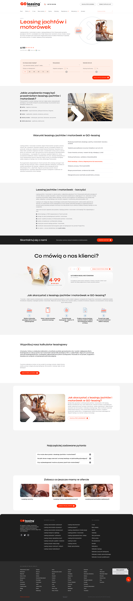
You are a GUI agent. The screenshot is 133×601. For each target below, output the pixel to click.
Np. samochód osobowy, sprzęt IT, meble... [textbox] (33, 65)
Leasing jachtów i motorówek (75, 532)
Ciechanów (22, 584)
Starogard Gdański (88, 580)
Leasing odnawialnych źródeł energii (77, 530)
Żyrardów (102, 582)
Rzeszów (86, 569)
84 (47, 71)
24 (25, 71)
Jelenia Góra (39, 586)
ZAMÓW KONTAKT (104, 240)
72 (43, 71)
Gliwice (37, 573)
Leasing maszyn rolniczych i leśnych (53, 546)
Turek (101, 569)
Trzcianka (86, 590)
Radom (69, 586)
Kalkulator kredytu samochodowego (101, 554)
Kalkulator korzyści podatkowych (100, 557)
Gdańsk (37, 569)
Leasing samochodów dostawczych (53, 530)
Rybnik (69, 590)
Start (21, 11)
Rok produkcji (56, 62)
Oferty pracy (95, 538)
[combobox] (36, 65)
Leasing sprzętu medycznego (51, 543)
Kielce (37, 588)
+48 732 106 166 (51, 4)
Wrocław (102, 575)
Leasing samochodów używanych (53, 527)
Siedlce (85, 571)
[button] (78, 269)
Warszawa (102, 571)
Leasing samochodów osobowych (53, 524)
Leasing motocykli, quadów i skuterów (54, 541)
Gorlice (37, 575)
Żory (101, 580)
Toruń (85, 588)
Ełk (20, 590)
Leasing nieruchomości (74, 524)
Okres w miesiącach (29, 68)
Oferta (27, 11)
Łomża (53, 586)
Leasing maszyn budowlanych (52, 549)
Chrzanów (22, 582)
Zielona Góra (102, 578)
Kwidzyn (54, 582)
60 (38, 71)
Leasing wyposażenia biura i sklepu (77, 535)
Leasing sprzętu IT (73, 527)
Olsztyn (69, 569)
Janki (37, 584)
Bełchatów (22, 571)
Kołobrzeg (38, 590)
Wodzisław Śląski (103, 573)
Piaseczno (70, 575)
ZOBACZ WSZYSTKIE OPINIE (100, 269)
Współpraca (64, 11)
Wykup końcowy (90, 68)
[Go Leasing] (30, 4)
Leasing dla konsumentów (75, 538)
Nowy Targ (54, 588)
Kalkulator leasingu (97, 549)
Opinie (50, 11)
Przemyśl (70, 584)
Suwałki (85, 582)
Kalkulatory (74, 11)
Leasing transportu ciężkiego (51, 532)
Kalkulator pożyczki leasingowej (100, 551)
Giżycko (38, 571)
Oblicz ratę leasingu (100, 77)
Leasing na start (72, 541)
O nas (33, 11)
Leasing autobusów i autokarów (52, 535)
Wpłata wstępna (60, 68)
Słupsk (85, 578)
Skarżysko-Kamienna (88, 573)
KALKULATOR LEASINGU (88, 4)
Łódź (53, 584)
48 (34, 71)
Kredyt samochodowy (73, 546)
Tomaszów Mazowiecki (89, 586)
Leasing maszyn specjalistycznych (53, 538)
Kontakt (83, 11)
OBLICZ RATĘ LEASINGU (29, 373)
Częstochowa (23, 586)
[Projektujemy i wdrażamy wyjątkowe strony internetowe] (65, 597)
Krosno (53, 580)
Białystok (22, 573)
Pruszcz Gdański (72, 582)
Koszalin (54, 575)
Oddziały (56, 11)
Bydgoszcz (22, 578)
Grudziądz (38, 580)
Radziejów (70, 588)
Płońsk (69, 578)
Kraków (53, 578)
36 (29, 71)
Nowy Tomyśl (55, 590)
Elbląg (21, 588)
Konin (53, 569)
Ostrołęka (70, 573)
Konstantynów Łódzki (57, 571)
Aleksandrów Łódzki (24, 569)
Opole (69, 571)
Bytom (21, 580)
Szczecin (86, 584)
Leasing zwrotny (72, 543)
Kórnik (53, 573)
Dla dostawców (96, 541)
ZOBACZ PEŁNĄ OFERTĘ (65, 506)
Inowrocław (38, 582)
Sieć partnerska (96, 535)
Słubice (85, 575)
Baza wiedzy (41, 11)
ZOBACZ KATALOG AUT (105, 4)
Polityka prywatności (25, 596)
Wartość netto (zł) (87, 62)
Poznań (69, 580)
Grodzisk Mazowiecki (41, 578)
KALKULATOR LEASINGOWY (78, 418)
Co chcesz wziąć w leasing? (30, 62)
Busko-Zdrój (23, 575)
